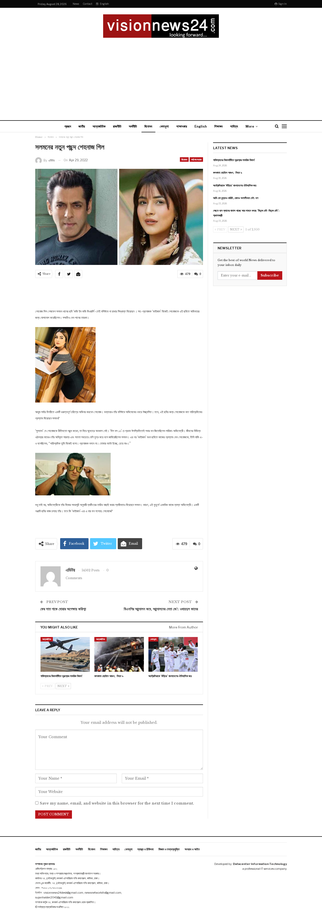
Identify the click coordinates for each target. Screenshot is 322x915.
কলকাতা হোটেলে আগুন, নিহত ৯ (227, 172)
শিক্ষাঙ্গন (218, 126)
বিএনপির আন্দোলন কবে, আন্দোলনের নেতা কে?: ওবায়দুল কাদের (161, 609)
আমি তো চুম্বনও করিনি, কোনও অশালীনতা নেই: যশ (235, 198)
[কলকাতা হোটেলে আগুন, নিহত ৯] (119, 654)
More (250, 126)
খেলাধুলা (164, 126)
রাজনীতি (117, 126)
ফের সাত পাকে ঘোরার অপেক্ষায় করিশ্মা (63, 609)
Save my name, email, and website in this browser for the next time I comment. (117, 803)
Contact (87, 3)
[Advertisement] (161, 75)
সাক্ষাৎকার (181, 126)
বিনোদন (148, 126)
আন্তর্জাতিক (99, 126)
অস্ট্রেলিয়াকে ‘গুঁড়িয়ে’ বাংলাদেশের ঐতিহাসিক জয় (234, 185)
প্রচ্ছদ (67, 126)
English (104, 3)
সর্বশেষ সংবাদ (196, 159)
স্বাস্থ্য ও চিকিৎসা (145, 849)
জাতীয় (81, 126)
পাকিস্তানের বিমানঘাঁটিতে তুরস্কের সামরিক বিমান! (234, 160)
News (76, 3)
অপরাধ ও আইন (192, 849)
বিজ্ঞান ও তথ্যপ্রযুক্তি (169, 849)
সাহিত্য (234, 126)
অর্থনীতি (133, 126)
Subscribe (270, 275)
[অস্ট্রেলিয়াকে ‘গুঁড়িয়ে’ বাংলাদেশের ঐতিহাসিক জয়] (173, 654)
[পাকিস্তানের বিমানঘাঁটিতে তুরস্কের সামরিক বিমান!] (65, 654)
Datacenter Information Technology (260, 864)
